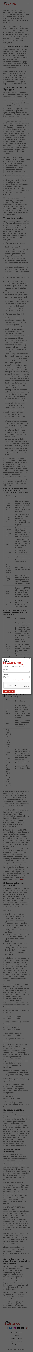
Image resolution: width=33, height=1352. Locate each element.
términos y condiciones (19, 680)
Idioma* (5, 674)
